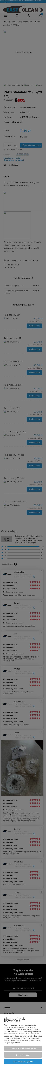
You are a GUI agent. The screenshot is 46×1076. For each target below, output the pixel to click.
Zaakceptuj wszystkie (23, 1061)
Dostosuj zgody (23, 1055)
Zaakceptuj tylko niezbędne (23, 1048)
